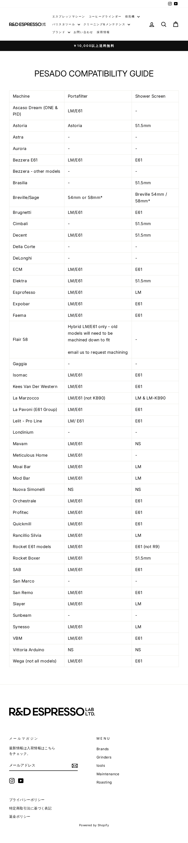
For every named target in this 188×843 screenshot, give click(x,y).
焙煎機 (130, 16)
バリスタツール (64, 24)
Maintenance (108, 774)
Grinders (104, 757)
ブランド (59, 32)
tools (101, 765)
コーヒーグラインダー (105, 16)
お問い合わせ (83, 32)
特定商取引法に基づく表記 (30, 808)
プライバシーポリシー (27, 800)
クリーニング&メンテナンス (105, 24)
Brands (103, 749)
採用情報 (103, 32)
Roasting (104, 782)
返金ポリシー (19, 816)
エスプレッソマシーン (68, 16)
